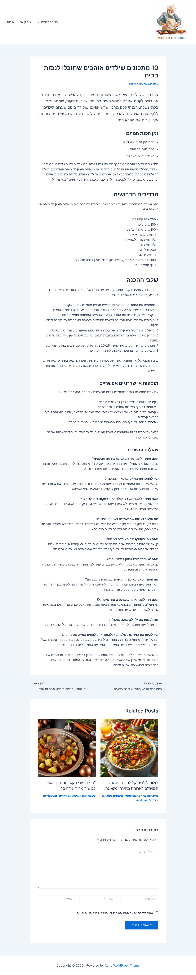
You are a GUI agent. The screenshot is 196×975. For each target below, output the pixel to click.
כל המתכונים (49, 22)
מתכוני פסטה (132, 795)
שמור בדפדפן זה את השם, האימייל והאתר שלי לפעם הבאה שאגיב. (114, 912)
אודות (10, 22)
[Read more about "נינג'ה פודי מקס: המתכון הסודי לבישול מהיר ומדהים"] (67, 747)
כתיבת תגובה (150, 795)
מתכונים (118, 795)
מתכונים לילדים (68, 795)
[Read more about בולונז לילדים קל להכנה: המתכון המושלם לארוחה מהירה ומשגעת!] (129, 747)
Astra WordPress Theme (122, 965)
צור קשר (25, 22)
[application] (39, 22)
